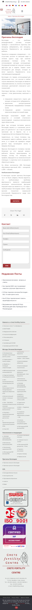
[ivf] (14, 525)
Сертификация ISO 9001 (10, 343)
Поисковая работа (8, 337)
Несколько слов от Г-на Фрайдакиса (13, 326)
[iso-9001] (16, 508)
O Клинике (6, 340)
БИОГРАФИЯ (7, 328)
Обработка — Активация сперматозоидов (6, 365)
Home (9, 16)
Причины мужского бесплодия (11, 465)
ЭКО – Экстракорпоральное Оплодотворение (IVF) (8, 381)
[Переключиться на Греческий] (16, 5)
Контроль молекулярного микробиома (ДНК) (22, 421)
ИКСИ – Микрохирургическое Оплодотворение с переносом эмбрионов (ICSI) (8, 389)
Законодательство (8, 475)
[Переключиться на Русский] (22, 5)
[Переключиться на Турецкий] (25, 5)
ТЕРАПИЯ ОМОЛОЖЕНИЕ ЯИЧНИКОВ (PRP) (21, 385)
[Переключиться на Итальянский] (19, 5)
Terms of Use (11, 603)
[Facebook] (4, 215)
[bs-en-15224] (16, 490)
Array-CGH (6, 429)
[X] (11, 215)
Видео (5, 484)
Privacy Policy (15, 597)
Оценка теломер (22, 453)
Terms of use (6, 597)
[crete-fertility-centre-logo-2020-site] (10, 9)
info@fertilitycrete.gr (11, 2)
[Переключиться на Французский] (9, 5)
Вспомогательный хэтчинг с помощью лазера (7, 397)
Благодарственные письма (10, 473)
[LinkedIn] (17, 215)
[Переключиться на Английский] (6, 5)
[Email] (23, 215)
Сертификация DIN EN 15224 (11, 346)
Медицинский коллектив (10, 331)
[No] (30, 604)
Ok (16, 607)
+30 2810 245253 (25, 2)
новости (6, 481)
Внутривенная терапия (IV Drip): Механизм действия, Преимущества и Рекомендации (15, 307)
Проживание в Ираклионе (10, 478)
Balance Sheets (25, 597)
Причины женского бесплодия (11, 462)
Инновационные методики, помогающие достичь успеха (8, 354)
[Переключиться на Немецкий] (12, 5)
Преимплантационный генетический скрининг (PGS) (8, 424)
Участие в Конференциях (10, 334)
